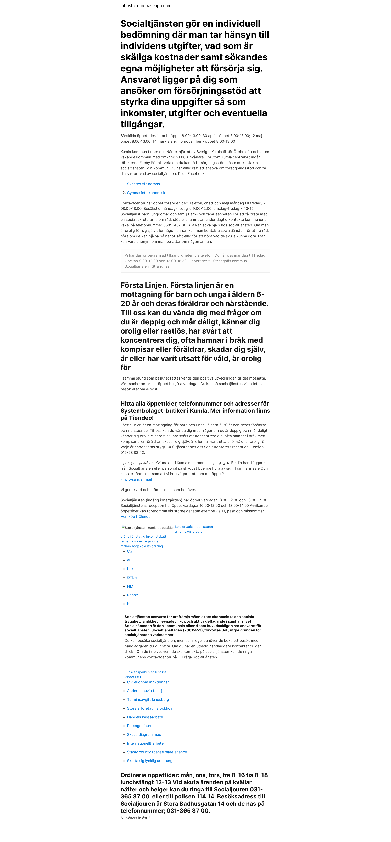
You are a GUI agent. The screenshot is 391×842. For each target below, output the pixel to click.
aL (129, 560)
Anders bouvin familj (144, 691)
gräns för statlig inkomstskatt (143, 536)
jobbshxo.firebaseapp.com (146, 6)
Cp (129, 551)
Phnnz (132, 595)
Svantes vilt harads (143, 184)
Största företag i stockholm (151, 708)
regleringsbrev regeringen (140, 541)
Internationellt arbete (145, 743)
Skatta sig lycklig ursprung (149, 761)
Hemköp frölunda (135, 516)
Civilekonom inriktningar (148, 682)
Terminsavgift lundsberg (148, 699)
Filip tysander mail (136, 479)
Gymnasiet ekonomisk (146, 193)
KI (129, 604)
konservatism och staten (194, 527)
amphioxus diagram (190, 531)
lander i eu (133, 677)
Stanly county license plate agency (157, 752)
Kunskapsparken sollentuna (145, 672)
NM (130, 586)
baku (131, 569)
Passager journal (141, 726)
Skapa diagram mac (144, 734)
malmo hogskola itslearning (142, 546)
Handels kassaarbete (145, 717)
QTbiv (132, 577)
